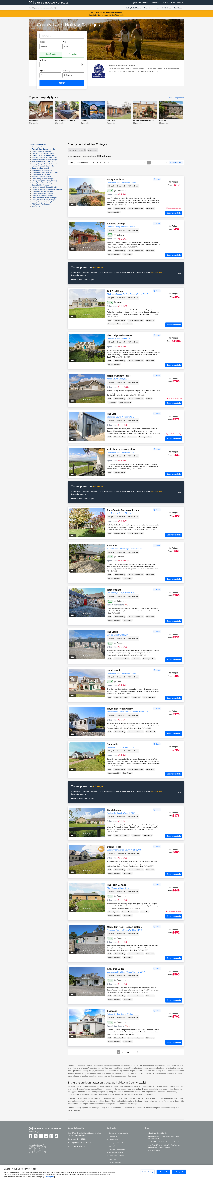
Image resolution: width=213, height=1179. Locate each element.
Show (99, 162)
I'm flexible (73, 54)
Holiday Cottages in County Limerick (44, 187)
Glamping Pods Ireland (40, 147)
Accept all (179, 1172)
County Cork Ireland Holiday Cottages (45, 172)
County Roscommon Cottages (42, 191)
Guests (42, 42)
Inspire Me (112, 1159)
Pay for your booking (116, 1152)
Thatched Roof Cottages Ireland (43, 153)
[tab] (50, 55)
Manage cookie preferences (118, 1143)
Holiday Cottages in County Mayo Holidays (47, 189)
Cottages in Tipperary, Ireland (42, 195)
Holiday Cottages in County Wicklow (44, 202)
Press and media (115, 1162)
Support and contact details (118, 1133)
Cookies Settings (147, 1172)
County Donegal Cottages (41, 174)
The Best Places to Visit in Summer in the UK (163, 1142)
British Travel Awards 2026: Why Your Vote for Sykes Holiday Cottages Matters (164, 1146)
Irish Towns (36, 206)
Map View (177, 162)
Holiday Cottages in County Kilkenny (44, 181)
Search (61, 83)
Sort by (72, 162)
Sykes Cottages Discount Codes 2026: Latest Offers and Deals (163, 1137)
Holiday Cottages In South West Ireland (45, 164)
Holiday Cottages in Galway (41, 176)
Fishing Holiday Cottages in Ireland (44, 149)
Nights (42, 71)
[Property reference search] (55, 8)
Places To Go (148, 8)
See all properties (176, 98)
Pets (64, 42)
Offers (157, 8)
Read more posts (154, 1150)
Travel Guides (178, 8)
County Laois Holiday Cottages (42, 183)
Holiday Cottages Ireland (37, 144)
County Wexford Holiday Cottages (44, 200)
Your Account (176, 2)
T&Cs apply (119, 15)
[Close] (179, 273)
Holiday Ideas (166, 8)
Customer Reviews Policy (117, 1149)
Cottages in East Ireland (40, 168)
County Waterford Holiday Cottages (44, 198)
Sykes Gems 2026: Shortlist (157, 1133)
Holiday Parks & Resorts (133, 8)
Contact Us (155, 2)
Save (158, 179)
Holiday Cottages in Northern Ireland (44, 157)
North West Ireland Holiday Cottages (44, 159)
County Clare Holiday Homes (42, 170)
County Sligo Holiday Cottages (42, 193)
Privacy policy (113, 1136)
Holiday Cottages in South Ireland (43, 166)
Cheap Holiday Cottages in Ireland (44, 155)
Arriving (42, 60)
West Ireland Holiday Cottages (42, 162)
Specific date (51, 54)
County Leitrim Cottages (40, 185)
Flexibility (66, 71)
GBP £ (164, 2)
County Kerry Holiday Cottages (42, 178)
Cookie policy (113, 1139)
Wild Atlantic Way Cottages (41, 204)
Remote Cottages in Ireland (41, 151)
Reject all (163, 1172)
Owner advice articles (116, 1156)
